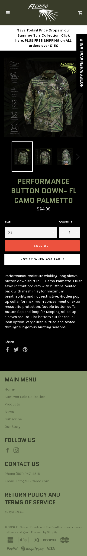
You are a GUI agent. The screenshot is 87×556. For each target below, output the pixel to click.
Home (10, 389)
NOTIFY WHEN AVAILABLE (42, 259)
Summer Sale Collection (25, 397)
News (9, 411)
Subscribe (13, 419)
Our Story (12, 426)
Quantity (65, 221)
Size (8, 221)
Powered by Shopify (44, 532)
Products (12, 404)
